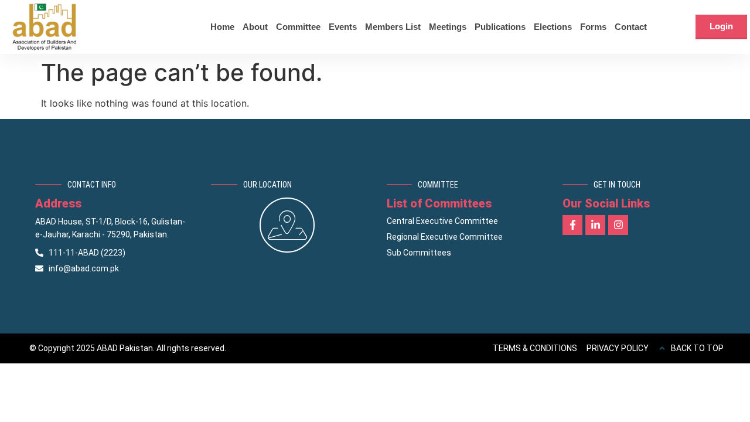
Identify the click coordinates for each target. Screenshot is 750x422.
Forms (593, 27)
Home (222, 27)
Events (343, 27)
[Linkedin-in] (595, 225)
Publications (500, 27)
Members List (393, 27)
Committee (298, 27)
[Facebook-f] (572, 225)
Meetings (447, 27)
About (255, 27)
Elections (553, 27)
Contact (631, 27)
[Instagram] (618, 225)
